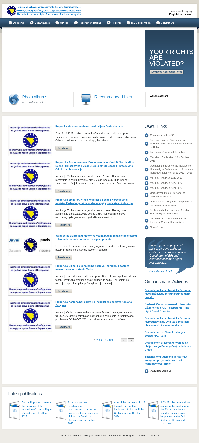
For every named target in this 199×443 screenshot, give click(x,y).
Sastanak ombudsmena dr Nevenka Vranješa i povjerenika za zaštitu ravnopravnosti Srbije (166, 360)
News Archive (157, 227)
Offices (64, 22)
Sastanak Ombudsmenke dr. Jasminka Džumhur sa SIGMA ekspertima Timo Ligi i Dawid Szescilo (168, 308)
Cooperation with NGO (162, 135)
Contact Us (167, 22)
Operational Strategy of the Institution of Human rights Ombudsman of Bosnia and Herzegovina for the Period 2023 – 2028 (172, 169)
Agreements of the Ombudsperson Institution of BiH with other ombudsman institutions (171, 144)
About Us (18, 22)
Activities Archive (160, 370)
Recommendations (90, 22)
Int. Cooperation (141, 22)
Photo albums (34, 96)
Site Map (155, 435)
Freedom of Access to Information (167, 152)
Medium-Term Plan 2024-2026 (166, 188)
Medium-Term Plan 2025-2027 (166, 183)
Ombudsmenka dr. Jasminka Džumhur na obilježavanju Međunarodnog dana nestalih (168, 294)
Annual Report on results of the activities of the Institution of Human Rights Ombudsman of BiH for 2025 (37, 409)
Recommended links (113, 96)
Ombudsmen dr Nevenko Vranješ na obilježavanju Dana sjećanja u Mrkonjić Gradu (168, 346)
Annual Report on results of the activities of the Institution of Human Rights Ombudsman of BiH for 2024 (129, 409)
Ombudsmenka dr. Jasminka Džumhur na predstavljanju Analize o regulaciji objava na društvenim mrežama (168, 322)
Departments (42, 22)
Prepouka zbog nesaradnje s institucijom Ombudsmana (89, 126)
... (119, 340)
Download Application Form (166, 71)
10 (114, 340)
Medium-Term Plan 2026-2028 (166, 178)
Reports (116, 22)
